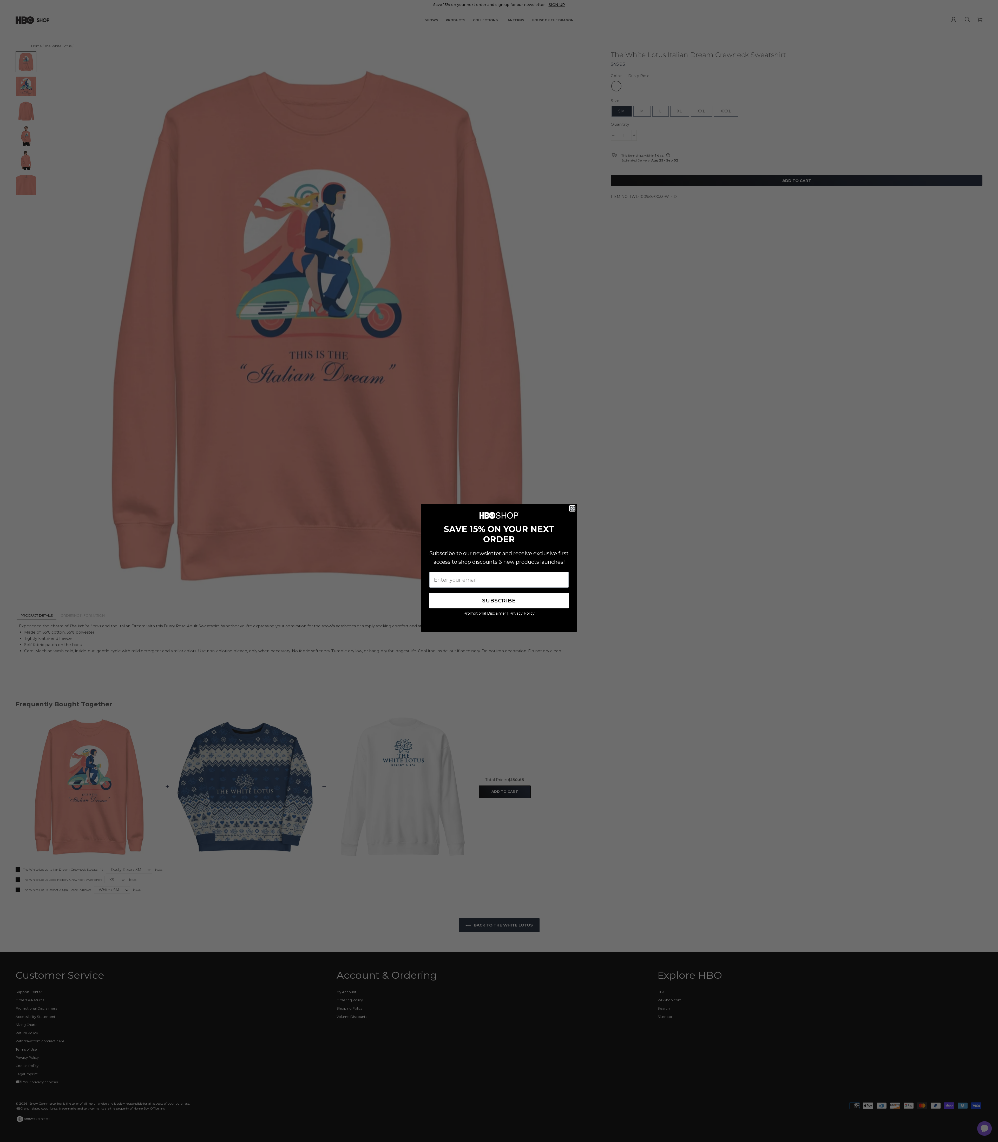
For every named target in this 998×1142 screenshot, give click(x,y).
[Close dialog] (572, 508)
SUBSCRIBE (499, 600)
